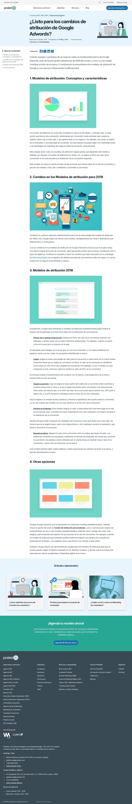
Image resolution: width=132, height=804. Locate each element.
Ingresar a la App (122, 2)
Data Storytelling (8, 716)
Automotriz (40, 672)
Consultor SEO (8, 689)
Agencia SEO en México (11, 679)
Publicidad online (80, 421)
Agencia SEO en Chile (10, 682)
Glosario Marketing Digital (67, 676)
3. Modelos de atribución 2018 (12, 64)
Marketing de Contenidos (12, 710)
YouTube (121, 672)
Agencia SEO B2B (9, 686)
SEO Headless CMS (10, 723)
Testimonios (94, 676)
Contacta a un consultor (11, 2)
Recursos (75, 8)
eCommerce (41, 679)
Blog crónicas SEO (65, 669)
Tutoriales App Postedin (67, 686)
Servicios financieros (44, 682)
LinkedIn (121, 669)
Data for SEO (7, 693)
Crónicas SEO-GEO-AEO (38, 15)
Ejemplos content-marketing (68, 689)
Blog (87, 8)
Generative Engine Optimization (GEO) (16, 696)
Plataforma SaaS (8, 720)
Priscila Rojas (44, 42)
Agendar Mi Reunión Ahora (66, 643)
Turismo (40, 686)
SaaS (39, 689)
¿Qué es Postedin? (96, 669)
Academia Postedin (65, 672)
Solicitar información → (117, 8)
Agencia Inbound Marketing (12, 706)
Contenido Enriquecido (11, 713)
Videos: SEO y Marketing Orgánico (71, 682)
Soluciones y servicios (41, 8)
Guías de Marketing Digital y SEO (70, 679)
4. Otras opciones (8, 67)
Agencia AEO (7, 672)
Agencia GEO (7, 676)
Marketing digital (61, 332)
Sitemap (92, 679)
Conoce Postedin (108, 2)
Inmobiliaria (41, 669)
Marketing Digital (57, 15)
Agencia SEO (7, 669)
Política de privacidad (43, 802)
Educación (40, 676)
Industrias (60, 8)
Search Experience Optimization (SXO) (16, 699)
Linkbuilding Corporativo (11, 703)
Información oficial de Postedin (100, 672)
